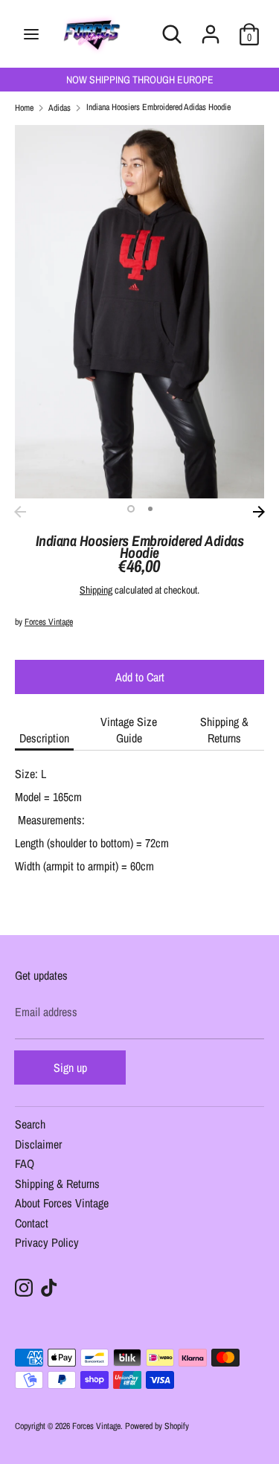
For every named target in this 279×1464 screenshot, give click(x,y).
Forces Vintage (49, 622)
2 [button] (150, 509)
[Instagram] (24, 1288)
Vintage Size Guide (128, 729)
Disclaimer (38, 1145)
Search (30, 1125)
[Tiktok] (49, 1288)
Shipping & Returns (224, 729)
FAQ (24, 1165)
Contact (31, 1224)
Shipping (96, 590)
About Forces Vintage (62, 1204)
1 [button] (131, 509)
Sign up (70, 1067)
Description (44, 738)
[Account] (210, 25)
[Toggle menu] (31, 34)
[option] (139, 312)
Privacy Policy (47, 1243)
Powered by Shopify (157, 1426)
